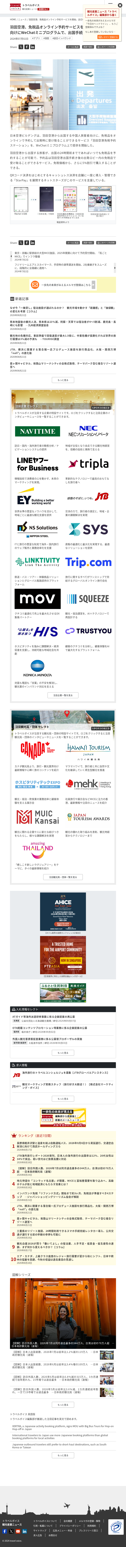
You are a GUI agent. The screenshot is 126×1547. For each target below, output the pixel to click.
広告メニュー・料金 (62, 1530)
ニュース (22, 19)
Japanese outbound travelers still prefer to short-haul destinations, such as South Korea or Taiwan (59, 1445)
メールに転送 (73, 46)
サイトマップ (39, 1530)
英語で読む (88, 46)
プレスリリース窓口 (88, 1530)
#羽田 (46, 38)
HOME (13, 19)
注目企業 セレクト (26, 406)
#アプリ (36, 38)
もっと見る (63, 379)
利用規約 (91, 1525)
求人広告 (37, 1535)
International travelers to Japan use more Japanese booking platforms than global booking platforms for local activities (60, 1436)
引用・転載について (43, 1525)
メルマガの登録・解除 (89, 1520)
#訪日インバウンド (62, 38)
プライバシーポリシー (70, 1525)
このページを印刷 (107, 46)
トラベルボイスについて (45, 1520)
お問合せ (53, 1535)
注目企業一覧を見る (63, 695)
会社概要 (68, 1520)
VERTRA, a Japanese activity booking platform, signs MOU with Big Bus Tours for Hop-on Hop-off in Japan (63, 1427)
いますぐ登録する (109, 37)
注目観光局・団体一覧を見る (63, 877)
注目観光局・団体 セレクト (32, 727)
